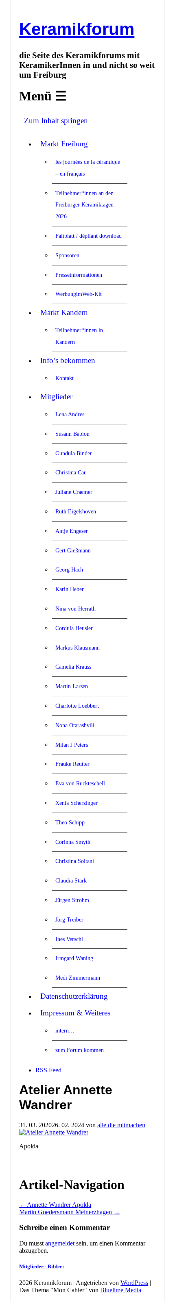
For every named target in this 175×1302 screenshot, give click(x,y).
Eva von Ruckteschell (80, 783)
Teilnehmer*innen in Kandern (79, 336)
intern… (64, 1030)
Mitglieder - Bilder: (41, 1266)
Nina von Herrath (75, 608)
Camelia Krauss (73, 666)
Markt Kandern (64, 312)
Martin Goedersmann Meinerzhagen (69, 1212)
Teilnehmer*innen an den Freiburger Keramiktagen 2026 (84, 205)
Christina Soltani (74, 861)
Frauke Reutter (72, 764)
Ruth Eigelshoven (75, 511)
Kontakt (64, 378)
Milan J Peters (71, 744)
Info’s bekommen (67, 360)
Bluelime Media (120, 1290)
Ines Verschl (69, 939)
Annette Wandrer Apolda (55, 1204)
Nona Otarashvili (74, 725)
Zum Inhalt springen (56, 120)
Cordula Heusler (74, 628)
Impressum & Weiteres (75, 1013)
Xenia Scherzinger (76, 803)
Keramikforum (76, 29)
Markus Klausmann (77, 647)
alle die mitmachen (121, 1125)
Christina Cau (71, 472)
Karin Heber (69, 589)
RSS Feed (48, 1070)
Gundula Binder (73, 453)
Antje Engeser (71, 531)
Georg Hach (69, 569)
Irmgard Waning (74, 958)
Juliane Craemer (73, 492)
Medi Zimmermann (77, 977)
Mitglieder (56, 396)
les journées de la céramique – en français (87, 168)
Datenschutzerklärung (74, 996)
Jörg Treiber (69, 919)
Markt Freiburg (64, 143)
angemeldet (59, 1243)
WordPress (134, 1282)
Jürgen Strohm (72, 900)
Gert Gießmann (73, 550)
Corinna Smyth (72, 842)
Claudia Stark (71, 880)
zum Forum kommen (79, 1050)
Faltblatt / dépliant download (88, 236)
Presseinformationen (78, 275)
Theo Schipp (70, 822)
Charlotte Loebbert (77, 705)
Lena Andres (69, 414)
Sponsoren (67, 255)
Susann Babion (72, 433)
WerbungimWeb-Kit (78, 294)
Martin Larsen (71, 686)
